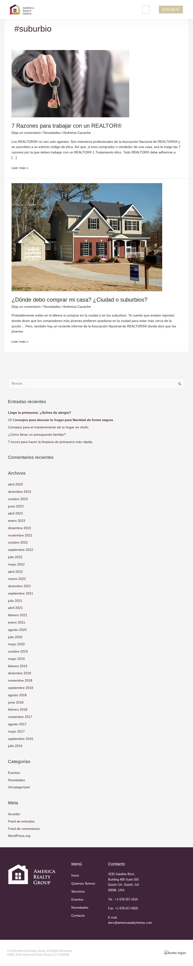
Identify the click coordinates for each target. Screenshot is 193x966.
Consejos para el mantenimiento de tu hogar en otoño (48, 427)
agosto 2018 (17, 695)
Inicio (75, 875)
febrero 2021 (17, 615)
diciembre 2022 (19, 528)
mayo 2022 (16, 564)
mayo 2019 (16, 659)
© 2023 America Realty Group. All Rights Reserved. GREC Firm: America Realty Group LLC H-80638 (39, 952)
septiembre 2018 (20, 688)
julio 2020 (15, 637)
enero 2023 (16, 521)
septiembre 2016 (20, 739)
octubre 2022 (18, 542)
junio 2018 (16, 702)
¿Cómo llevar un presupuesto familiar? (37, 434)
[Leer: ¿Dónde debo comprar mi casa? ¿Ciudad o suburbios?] (87, 237)
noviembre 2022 (20, 535)
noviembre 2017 (20, 717)
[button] (145, 9)
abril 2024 (15, 484)
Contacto (78, 915)
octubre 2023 (18, 499)
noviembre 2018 (20, 680)
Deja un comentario (26, 133)
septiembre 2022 (20, 550)
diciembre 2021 (19, 586)
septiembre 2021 (20, 593)
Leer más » (20, 167)
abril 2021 (15, 608)
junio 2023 (16, 506)
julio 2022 (15, 557)
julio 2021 (15, 601)
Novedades (52, 133)
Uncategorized (19, 787)
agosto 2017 (17, 724)
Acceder (14, 814)
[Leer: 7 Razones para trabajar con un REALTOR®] (70, 83)
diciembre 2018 (19, 673)
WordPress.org (19, 836)
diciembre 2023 (19, 492)
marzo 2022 (17, 579)
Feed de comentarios (24, 829)
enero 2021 (16, 622)
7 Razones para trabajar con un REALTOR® (67, 126)
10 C (60, 420)
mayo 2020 (16, 644)
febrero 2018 (17, 709)
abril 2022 (15, 572)
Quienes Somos (83, 883)
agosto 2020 (17, 630)
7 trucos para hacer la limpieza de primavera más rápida (50, 442)
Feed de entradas (21, 821)
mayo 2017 (16, 731)
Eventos (14, 773)
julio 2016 (15, 746)
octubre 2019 (18, 651)
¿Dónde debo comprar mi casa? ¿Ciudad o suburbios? (79, 300)
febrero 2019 (17, 666)
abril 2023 (15, 513)
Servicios (78, 891)
